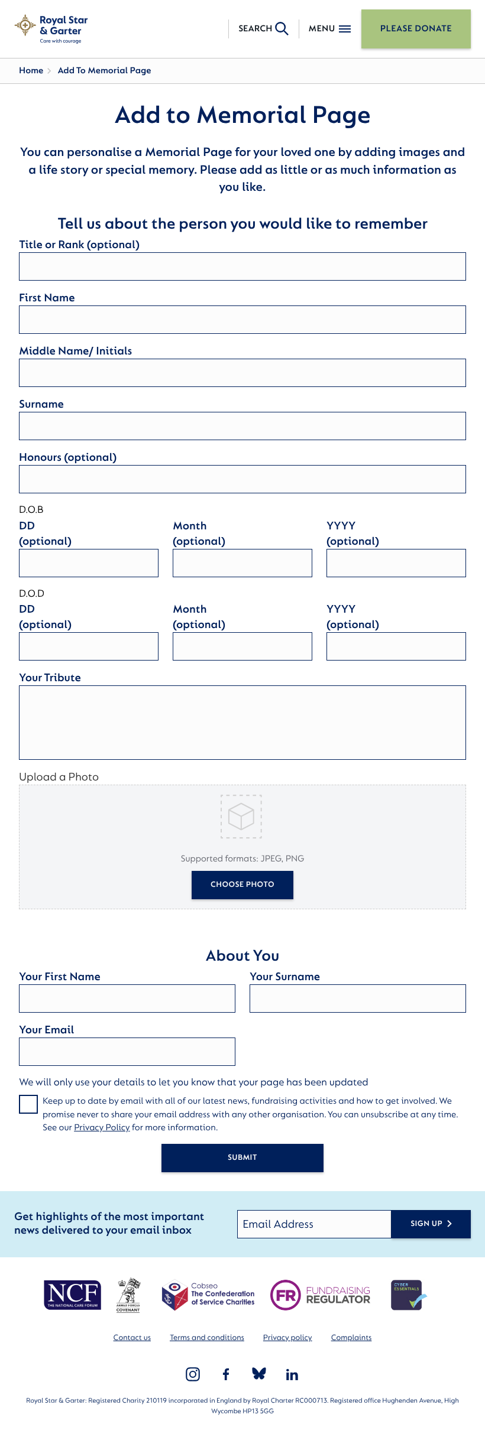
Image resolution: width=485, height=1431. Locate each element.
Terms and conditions (207, 1338)
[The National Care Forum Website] (74, 1295)
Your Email (46, 1030)
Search (255, 28)
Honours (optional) (68, 457)
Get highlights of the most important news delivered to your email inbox (109, 1223)
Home (31, 70)
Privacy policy (287, 1338)
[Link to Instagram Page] (193, 1374)
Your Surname (285, 977)
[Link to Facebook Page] (226, 1374)
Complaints (351, 1338)
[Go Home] (51, 29)
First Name (47, 298)
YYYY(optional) (352, 533)
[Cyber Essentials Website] (409, 1295)
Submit (242, 1158)
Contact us (132, 1338)
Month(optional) (199, 533)
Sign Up (426, 1224)
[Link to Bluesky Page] (259, 1374)
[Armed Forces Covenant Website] (128, 1295)
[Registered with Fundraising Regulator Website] (320, 1295)
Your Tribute (50, 678)
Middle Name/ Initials (75, 351)
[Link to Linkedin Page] (292, 1374)
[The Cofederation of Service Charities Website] (208, 1295)
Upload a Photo (59, 777)
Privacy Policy (102, 1127)
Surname (41, 404)
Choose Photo (242, 885)
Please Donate (416, 28)
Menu (322, 28)
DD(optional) (45, 533)
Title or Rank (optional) (79, 245)
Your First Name (60, 977)
